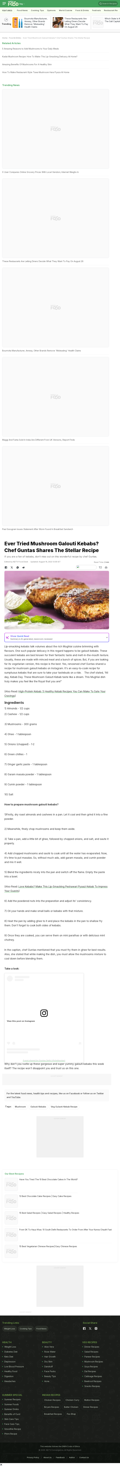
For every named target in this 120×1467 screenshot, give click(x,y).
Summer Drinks (11, 1409)
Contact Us (84, 1457)
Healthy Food (10, 1371)
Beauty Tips (50, 1376)
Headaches (10, 1381)
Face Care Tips (11, 1424)
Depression (10, 1361)
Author (72, 1457)
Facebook (74, 1093)
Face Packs (50, 1371)
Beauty (47, 1342)
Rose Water (50, 1351)
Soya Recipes (91, 1366)
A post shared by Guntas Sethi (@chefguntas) (44, 1060)
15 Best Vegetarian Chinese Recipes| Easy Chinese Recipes (48, 1246)
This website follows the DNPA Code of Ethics (60, 1446)
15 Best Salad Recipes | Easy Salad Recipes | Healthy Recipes (49, 1213)
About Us (47, 1457)
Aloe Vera (49, 1347)
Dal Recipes (90, 1371)
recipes (54, 1093)
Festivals (96, 10)
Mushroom (20, 1106)
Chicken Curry (72, 1400)
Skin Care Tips (11, 1419)
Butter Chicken (71, 1407)
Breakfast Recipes (53, 1414)
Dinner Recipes (91, 1347)
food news (26, 1093)
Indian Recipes (51, 1395)
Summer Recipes (12, 1399)
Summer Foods (11, 1404)
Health (7, 1342)
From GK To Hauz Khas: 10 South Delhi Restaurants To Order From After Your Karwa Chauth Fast (65, 1229)
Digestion (8, 1376)
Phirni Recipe (10, 1434)
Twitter (100, 1093)
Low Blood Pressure (14, 1366)
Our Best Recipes (14, 1173)
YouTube (15, 1097)
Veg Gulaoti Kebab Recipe (64, 1106)
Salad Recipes (91, 1351)
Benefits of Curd (12, 1414)
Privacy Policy (33, 1457)
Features (7, 10)
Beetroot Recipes (92, 1381)
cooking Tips (37, 10)
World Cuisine (65, 10)
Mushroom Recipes (93, 1361)
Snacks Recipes (92, 1386)
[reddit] (23, 567)
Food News (22, 10)
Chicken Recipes (52, 1400)
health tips (38, 1093)
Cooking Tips (26, 1328)
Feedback (60, 1457)
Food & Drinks (82, 10)
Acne (46, 1381)
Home (4, 38)
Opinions (51, 10)
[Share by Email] (100, 567)
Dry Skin (48, 1361)
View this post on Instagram (21, 1021)
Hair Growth (50, 1356)
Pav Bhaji (71, 1414)
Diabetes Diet (10, 1351)
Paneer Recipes (92, 1356)
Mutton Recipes (91, 1400)
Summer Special (12, 1395)
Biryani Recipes (51, 1407)
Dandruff (48, 1366)
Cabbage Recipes (93, 1376)
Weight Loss (9, 1328)
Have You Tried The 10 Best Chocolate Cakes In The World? (48, 1179)
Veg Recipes (89, 1342)
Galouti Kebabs (38, 1106)
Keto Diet (8, 1356)
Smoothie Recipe (12, 1429)
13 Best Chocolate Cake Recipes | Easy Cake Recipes (45, 1196)
